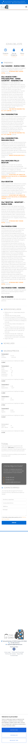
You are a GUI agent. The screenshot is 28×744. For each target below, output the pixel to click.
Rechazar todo (14, 740)
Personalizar (14, 735)
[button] (26, 7)
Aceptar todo (14, 730)
